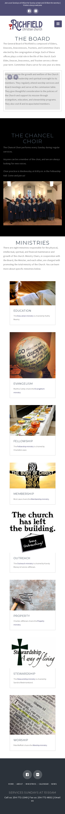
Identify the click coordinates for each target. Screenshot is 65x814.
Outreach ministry (25, 563)
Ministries (31, 784)
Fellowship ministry (25, 446)
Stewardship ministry (26, 679)
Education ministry (25, 316)
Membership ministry (40, 499)
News (54, 784)
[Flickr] (35, 11)
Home (11, 784)
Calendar (43, 784)
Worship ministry (40, 745)
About (20, 784)
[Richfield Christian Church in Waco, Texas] (26, 25)
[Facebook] (29, 11)
